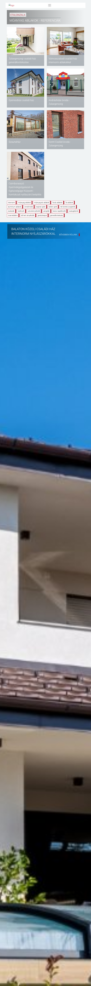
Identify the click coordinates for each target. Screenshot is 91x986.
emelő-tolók (29, 207)
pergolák (46, 211)
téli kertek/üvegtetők (67, 207)
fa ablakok (69, 203)
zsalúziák (11, 211)
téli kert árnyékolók (27, 215)
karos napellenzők (59, 211)
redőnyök (21, 211)
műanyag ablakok (24, 203)
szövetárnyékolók (34, 211)
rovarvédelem (13, 215)
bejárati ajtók (40, 207)
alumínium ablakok (14, 207)
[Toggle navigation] (49, 5)
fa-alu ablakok (57, 203)
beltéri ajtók (53, 207)
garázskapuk (42, 215)
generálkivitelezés (56, 215)
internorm (11, 203)
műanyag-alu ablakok (41, 203)
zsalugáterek (73, 211)
